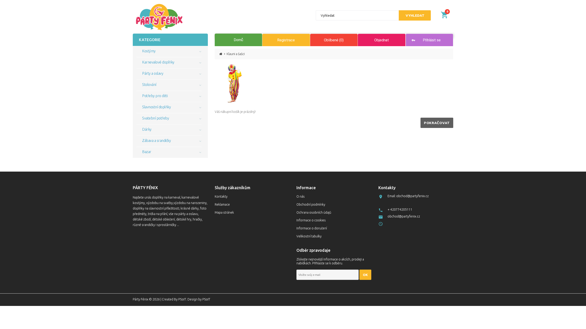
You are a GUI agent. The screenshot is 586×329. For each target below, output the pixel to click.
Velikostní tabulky (309, 236)
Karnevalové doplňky (158, 62)
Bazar (146, 152)
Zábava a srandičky (156, 140)
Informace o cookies (311, 220)
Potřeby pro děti (155, 96)
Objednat (381, 40)
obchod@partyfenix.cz (404, 216)
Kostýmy (149, 51)
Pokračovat (437, 123)
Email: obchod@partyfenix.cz (408, 196)
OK (365, 275)
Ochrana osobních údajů (313, 212)
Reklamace (222, 204)
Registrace (286, 40)
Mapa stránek (224, 212)
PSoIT (182, 299)
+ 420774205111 (400, 209)
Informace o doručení (311, 228)
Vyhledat (415, 15)
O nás (300, 196)
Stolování (149, 84)
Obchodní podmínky (310, 204)
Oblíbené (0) (334, 40)
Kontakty (221, 196)
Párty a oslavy (152, 73)
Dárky (147, 129)
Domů (238, 40)
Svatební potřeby (155, 118)
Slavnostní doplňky (156, 107)
